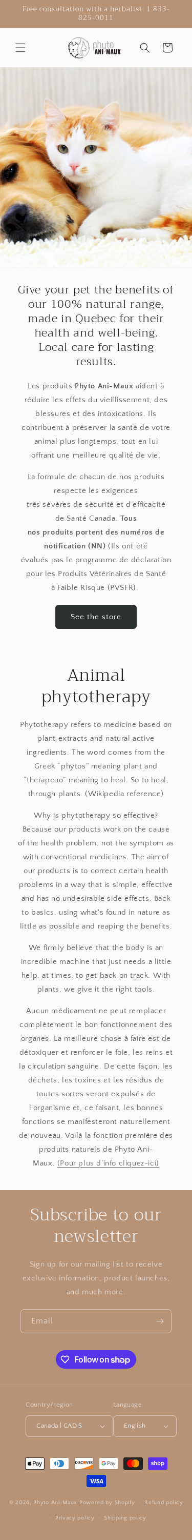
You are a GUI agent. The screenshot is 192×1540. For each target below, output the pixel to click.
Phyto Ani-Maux (56, 1502)
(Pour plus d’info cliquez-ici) (108, 1163)
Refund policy (163, 1502)
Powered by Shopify (107, 1502)
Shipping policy (125, 1518)
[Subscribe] (159, 1321)
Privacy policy (75, 1518)
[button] (20, 47)
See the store (96, 617)
